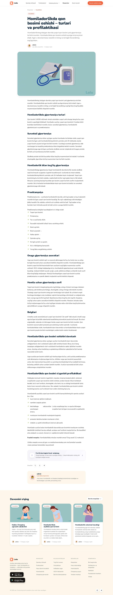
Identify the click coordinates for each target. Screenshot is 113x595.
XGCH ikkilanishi (58, 571)
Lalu (16, 3)
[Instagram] (97, 590)
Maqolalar (66, 3)
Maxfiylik (91, 570)
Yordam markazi (76, 574)
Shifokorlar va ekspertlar (92, 566)
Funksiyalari (42, 3)
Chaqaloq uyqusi (76, 571)
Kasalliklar (39, 10)
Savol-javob (76, 3)
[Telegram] (44, 465)
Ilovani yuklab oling (95, 3)
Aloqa (90, 576)
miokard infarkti (39, 271)
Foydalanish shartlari (94, 573)
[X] (39, 465)
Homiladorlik (40, 571)
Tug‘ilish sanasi (58, 562)
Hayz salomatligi (76, 565)
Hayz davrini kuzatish (42, 568)
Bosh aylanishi (35, 231)
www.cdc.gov (42, 442)
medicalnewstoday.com (58, 442)
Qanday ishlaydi (31, 3)
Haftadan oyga (58, 568)
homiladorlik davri (49, 327)
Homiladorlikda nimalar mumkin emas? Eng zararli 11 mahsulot (62, 438)
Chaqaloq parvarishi (42, 574)
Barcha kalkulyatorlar (60, 574)
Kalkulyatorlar (53, 3)
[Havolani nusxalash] (35, 465)
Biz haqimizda (92, 562)
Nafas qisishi (34, 234)
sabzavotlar (47, 406)
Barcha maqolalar (93, 499)
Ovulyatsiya (57, 565)
